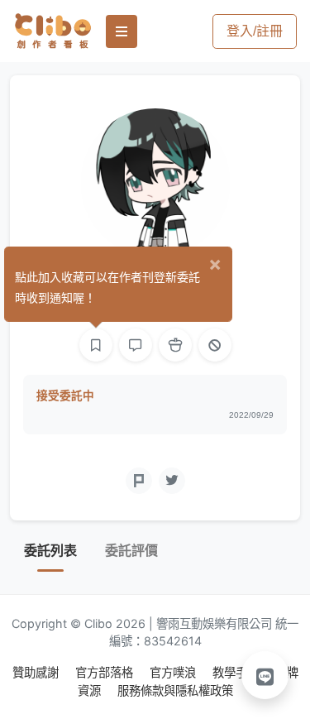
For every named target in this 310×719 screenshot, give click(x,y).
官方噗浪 (174, 672)
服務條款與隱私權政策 (175, 690)
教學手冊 (237, 672)
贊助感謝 (37, 672)
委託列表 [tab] (50, 551)
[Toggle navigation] (121, 31)
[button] (265, 675)
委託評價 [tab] (131, 551)
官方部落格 (105, 672)
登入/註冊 (255, 31)
